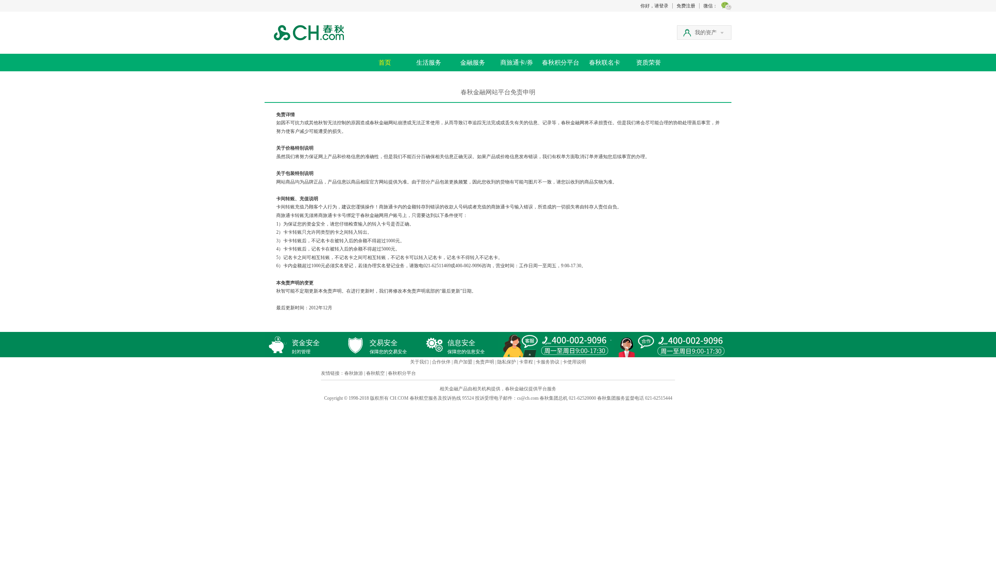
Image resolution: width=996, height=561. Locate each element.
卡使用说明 (574, 362)
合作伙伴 (441, 362)
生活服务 (428, 62)
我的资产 (706, 32)
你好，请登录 (654, 6)
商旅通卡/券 (516, 62)
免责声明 (484, 362)
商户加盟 (463, 362)
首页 (385, 62)
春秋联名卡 (604, 62)
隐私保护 (506, 362)
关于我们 (419, 362)
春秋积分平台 (560, 62)
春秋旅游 (353, 373)
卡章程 (526, 362)
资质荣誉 (648, 62)
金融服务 (472, 62)
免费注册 (686, 6)
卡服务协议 (547, 362)
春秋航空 (375, 373)
